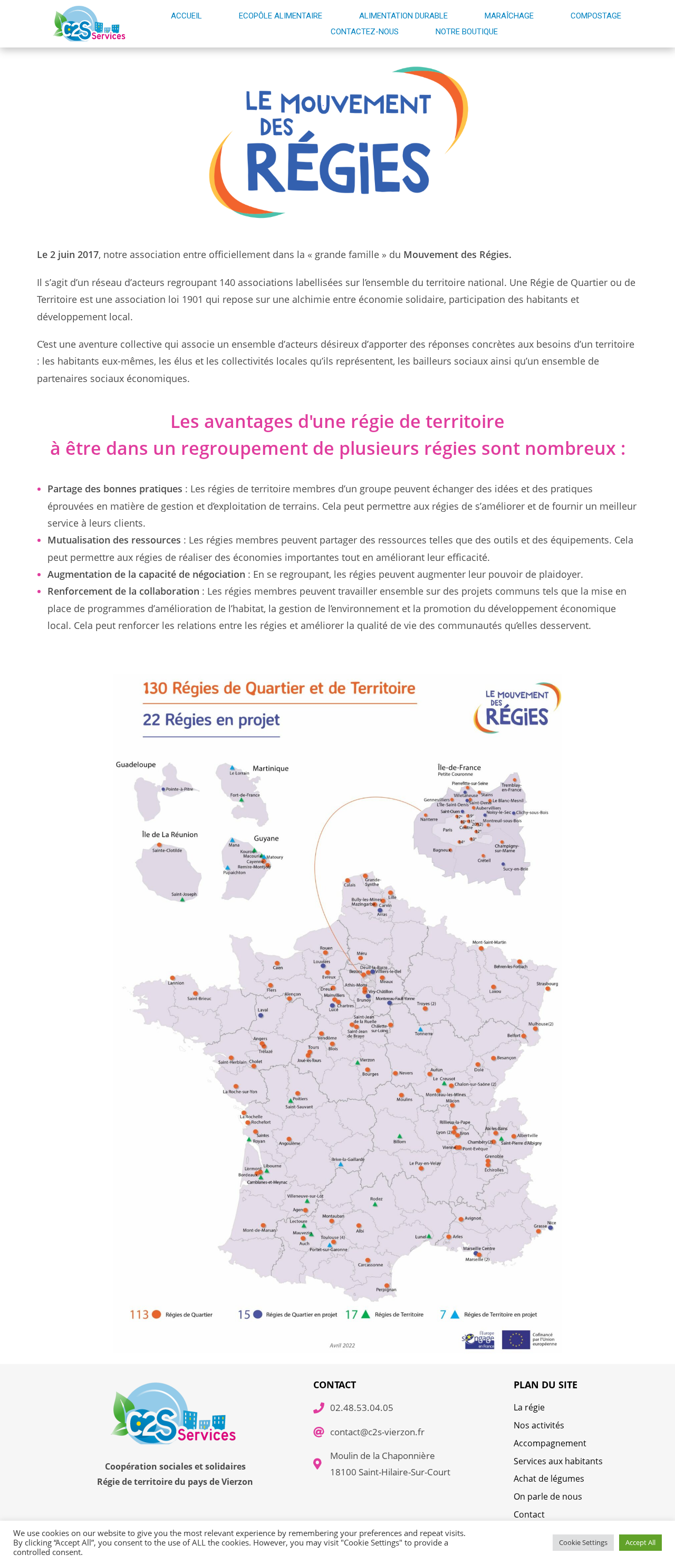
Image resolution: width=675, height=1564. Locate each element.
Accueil (186, 16)
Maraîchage (509, 16)
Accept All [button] (640, 1542)
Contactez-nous (365, 31)
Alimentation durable (403, 16)
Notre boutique (467, 31)
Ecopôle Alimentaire (280, 16)
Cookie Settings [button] (583, 1542)
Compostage (596, 16)
